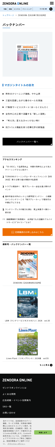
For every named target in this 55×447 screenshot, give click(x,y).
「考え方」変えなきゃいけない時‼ (23, 120)
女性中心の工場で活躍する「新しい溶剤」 (26, 113)
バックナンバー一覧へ (27, 141)
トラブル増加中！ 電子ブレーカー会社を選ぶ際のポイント (28, 188)
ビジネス (17, 9)
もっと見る (45, 365)
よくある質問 (9, 394)
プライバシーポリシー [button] (16, 443)
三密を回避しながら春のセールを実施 (24, 100)
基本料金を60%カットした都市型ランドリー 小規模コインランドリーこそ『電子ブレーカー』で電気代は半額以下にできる (28, 199)
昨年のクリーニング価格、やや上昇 (23, 93)
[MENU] (52, 3)
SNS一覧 (7, 406)
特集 (5, 9)
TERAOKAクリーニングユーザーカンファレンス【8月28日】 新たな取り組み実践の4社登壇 (28, 178)
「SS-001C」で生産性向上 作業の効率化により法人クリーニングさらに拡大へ (28, 168)
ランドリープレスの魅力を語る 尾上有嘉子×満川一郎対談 (28, 211)
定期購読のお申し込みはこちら (29, 232)
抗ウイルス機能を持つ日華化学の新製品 (25, 127)
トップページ (8, 15)
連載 (10, 9)
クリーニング (27, 9)
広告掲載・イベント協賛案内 (17, 400)
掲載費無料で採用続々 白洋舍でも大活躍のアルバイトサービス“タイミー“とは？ (29, 221)
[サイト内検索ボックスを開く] (50, 9)
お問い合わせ (9, 412)
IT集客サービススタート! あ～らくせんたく (27, 107)
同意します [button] (43, 432)
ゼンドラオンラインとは (14, 387)
